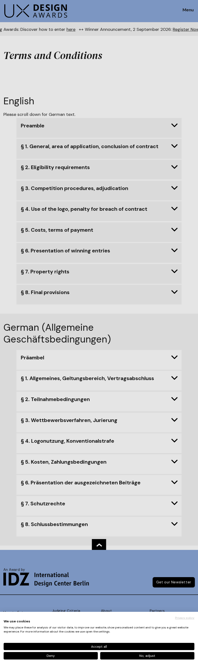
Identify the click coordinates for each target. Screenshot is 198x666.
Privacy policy (184, 618)
